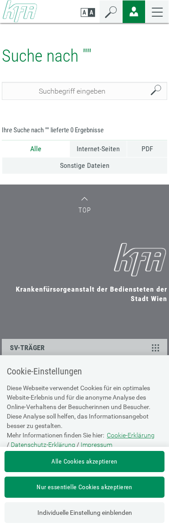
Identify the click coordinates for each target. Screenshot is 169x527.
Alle (35, 148)
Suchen (158, 91)
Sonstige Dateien (85, 165)
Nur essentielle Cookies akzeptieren (84, 487)
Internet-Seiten (98, 148)
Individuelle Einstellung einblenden (84, 512)
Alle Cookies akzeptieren (84, 461)
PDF (147, 148)
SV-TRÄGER (27, 347)
